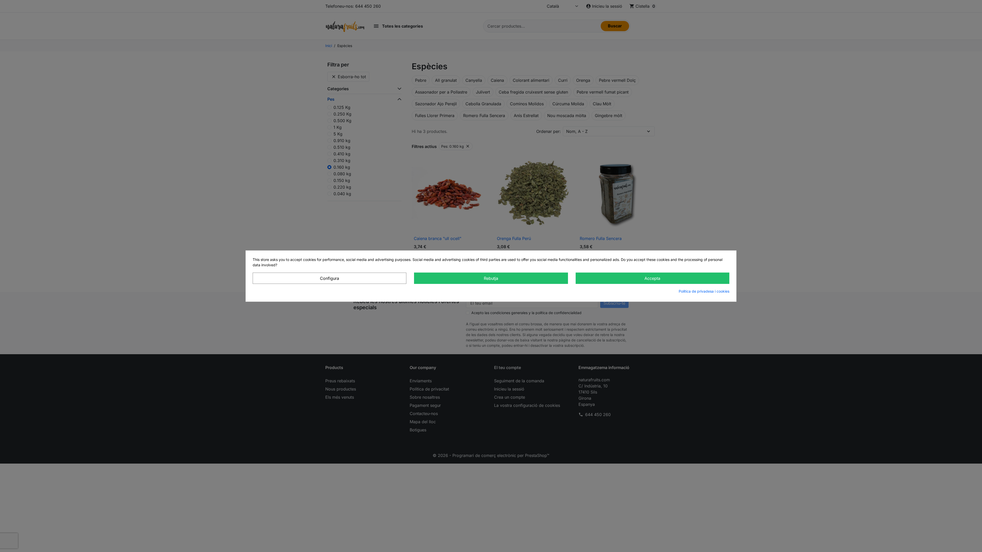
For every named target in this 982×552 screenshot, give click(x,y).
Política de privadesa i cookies (704, 291)
